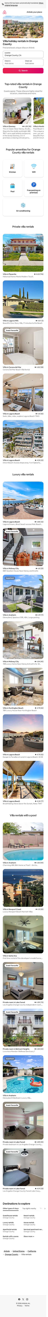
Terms (27, 1306)
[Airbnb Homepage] (4, 12)
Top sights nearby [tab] (29, 1208)
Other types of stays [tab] (11, 1208)
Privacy (19, 1306)
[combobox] (23, 55)
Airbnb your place (34, 12)
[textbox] (13, 63)
